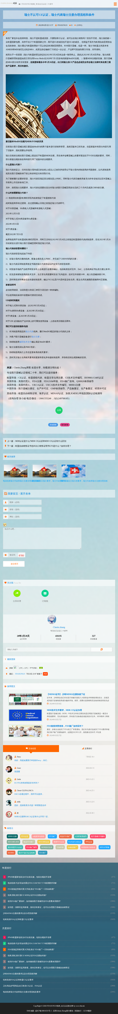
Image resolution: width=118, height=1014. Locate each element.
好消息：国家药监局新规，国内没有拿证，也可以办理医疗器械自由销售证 (38, 907)
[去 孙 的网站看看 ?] (9, 817)
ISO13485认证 (43, 842)
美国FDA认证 (59, 842)
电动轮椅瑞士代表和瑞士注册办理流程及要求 (21, 992)
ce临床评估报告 (38, 836)
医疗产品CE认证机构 (27, 853)
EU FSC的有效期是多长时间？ (26, 783)
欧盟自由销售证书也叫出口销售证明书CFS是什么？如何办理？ (43, 446)
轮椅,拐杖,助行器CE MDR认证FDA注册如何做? (26, 895)
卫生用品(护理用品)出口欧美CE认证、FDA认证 (22, 986)
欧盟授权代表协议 (88, 847)
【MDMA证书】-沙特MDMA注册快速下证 (66, 694)
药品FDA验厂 (65, 836)
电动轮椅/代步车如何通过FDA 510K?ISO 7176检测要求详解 (32, 883)
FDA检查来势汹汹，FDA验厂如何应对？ (65, 726)
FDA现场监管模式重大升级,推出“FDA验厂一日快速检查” (31, 889)
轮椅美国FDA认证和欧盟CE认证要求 (18, 919)
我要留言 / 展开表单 (19, 493)
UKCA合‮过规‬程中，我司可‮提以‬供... (28, 794)
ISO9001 (11, 853)
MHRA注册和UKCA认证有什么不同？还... (31, 816)
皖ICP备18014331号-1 (43, 1011)
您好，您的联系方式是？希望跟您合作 (30, 805)
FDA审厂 (42, 853)
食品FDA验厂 (28, 842)
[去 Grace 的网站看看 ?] (9, 772)
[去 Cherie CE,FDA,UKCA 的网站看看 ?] (9, 794)
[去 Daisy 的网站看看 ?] (9, 760)
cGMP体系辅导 (81, 836)
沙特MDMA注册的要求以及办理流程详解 (20, 913)
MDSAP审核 (104, 847)
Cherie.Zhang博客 (22, 367)
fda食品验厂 (72, 847)
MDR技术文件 (46, 847)
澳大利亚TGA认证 (15, 847)
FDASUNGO (62, 25)
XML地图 (30, 1011)
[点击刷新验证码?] (21, 555)
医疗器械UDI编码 (98, 836)
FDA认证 (24, 836)
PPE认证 (89, 842)
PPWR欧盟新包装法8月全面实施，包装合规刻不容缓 (29, 877)
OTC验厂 (52, 836)
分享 (59, 410)
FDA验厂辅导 (31, 847)
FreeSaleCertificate (74, 842)
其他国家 (53, 425)
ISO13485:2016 (13, 842)
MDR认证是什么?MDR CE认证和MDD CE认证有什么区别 (40, 441)
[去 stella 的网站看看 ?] (9, 805)
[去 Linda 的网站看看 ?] (9, 783)
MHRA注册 (12, 836)
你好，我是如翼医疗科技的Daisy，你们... (31, 760)
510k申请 (60, 847)
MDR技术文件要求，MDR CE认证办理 (64, 710)
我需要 (17, 771)
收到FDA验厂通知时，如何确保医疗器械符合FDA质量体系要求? (34, 901)
